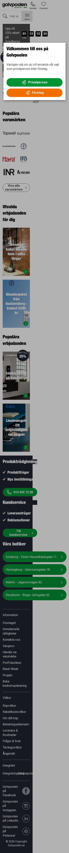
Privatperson (37, 82)
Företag (38, 92)
